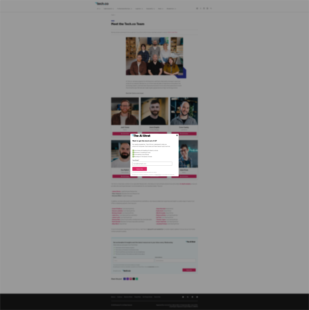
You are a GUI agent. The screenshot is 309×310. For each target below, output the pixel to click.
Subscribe (139, 169)
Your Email (135, 160)
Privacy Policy (158, 174)
